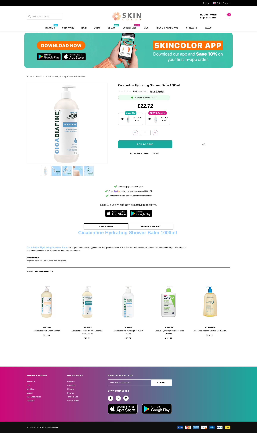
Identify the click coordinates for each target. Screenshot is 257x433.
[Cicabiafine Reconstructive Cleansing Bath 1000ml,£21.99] (87, 302)
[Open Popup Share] (203, 144)
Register (212, 18)
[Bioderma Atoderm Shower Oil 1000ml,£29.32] (210, 302)
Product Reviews (151, 226)
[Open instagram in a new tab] (118, 398)
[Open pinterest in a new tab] (126, 398)
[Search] (30, 16)
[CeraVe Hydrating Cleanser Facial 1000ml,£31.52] (169, 302)
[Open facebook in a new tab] (110, 398)
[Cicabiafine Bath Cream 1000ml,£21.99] (47, 302)
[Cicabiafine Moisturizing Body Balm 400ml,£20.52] (128, 302)
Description (106, 226)
